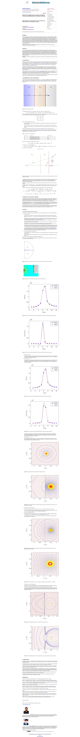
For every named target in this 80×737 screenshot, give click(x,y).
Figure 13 (43, 514)
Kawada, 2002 (47, 62)
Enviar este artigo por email (52, 21)
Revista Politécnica (26, 8)
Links (47, 688)
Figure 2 (38, 129)
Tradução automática (51, 20)
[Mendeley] (47, 26)
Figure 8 (29, 234)
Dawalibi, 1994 (41, 71)
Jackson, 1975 (24, 81)
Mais (49, 26)
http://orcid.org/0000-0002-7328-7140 (29, 29)
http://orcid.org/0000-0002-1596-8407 (29, 27)
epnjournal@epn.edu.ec (40, 736)
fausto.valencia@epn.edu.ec (26, 704)
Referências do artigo (51, 16)
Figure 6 (55, 227)
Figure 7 (25, 234)
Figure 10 (53, 361)
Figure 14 (32, 587)
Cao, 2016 (27, 69)
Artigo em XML (50, 15)
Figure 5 (51, 227)
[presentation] (40, 79)
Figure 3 (42, 218)
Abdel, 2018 (38, 62)
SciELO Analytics (51, 11)
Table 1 (42, 128)
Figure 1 (48, 79)
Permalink (49, 28)
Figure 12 (33, 510)
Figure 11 (47, 438)
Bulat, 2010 (26, 63)
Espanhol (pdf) (50, 14)
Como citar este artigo (51, 17)
